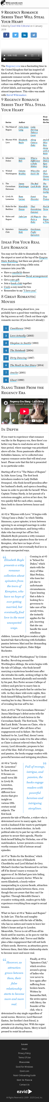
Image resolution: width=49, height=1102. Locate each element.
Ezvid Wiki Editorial (20, 25)
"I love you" (29, 290)
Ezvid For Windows (24, 1066)
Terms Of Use (25, 1057)
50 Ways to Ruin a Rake (36, 219)
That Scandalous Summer (36, 209)
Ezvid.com (24, 1071)
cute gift (14, 279)
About (24, 1048)
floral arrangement (37, 276)
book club (16, 283)
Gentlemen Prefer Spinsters (36, 232)
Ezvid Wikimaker (16, 95)
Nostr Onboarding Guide (24, 1075)
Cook (7, 287)
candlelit (17, 272)
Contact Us (24, 1084)
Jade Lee (23, 216)
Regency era (13, 66)
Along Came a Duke (34, 142)
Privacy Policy (24, 1053)
